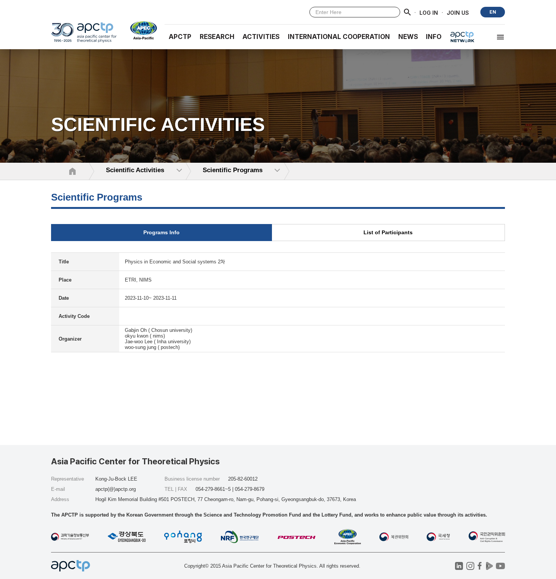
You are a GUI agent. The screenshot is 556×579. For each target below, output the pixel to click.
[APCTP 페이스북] (480, 566)
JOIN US (458, 12)
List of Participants (388, 232)
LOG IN (428, 12)
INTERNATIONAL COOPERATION (339, 36)
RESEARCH (217, 36)
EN (492, 12)
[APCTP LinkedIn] (459, 566)
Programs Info (161, 232)
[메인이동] (83, 36)
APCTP (180, 36)
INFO (433, 36)
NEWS (408, 36)
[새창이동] (140, 30)
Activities (261, 36)
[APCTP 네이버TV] (489, 566)
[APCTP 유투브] (500, 566)
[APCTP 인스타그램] (470, 566)
